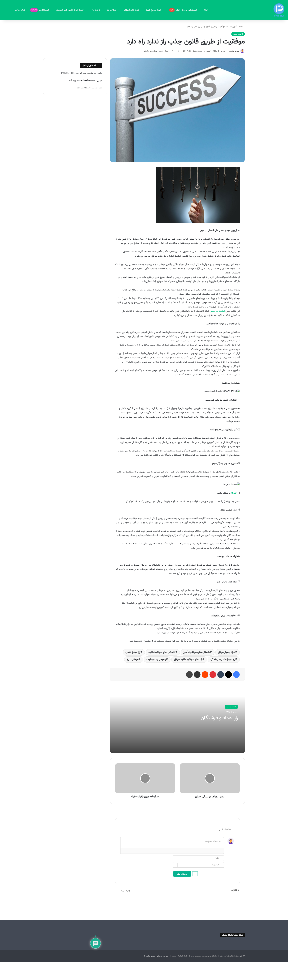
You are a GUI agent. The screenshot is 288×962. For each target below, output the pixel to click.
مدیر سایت (234, 51)
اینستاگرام (40, 10)
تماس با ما (20, 10)
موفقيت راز (132, 659)
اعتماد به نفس (217, 311)
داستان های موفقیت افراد (161, 652)
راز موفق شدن (133, 652)
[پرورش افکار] (279, 10)
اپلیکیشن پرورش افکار (183, 10)
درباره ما (96, 10)
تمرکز (233, 493)
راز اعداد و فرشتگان (219, 718)
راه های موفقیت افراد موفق (188, 659)
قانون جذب (232, 26)
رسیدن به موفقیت (156, 659)
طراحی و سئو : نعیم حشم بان (155, 956)
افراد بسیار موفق (226, 652)
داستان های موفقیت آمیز (196, 652)
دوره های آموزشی (131, 10)
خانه (206, 10)
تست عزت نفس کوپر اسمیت (70, 10)
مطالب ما (111, 10)
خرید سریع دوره (154, 10)
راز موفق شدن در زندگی (222, 659)
